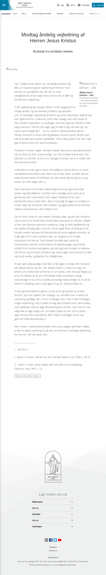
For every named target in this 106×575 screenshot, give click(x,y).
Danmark (5, 14)
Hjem (15, 13)
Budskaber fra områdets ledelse (27, 376)
